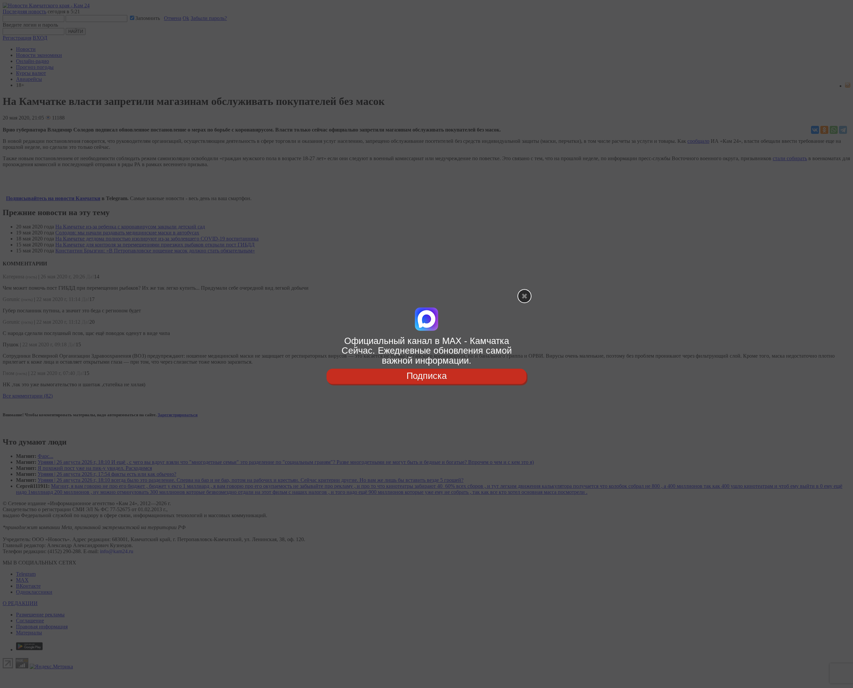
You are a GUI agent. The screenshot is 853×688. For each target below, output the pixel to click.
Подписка (427, 376)
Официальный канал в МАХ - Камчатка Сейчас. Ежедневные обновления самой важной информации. (427, 351)
